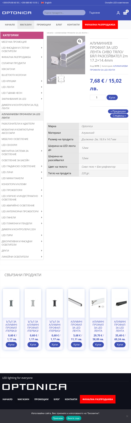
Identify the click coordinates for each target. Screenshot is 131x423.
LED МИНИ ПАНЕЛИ (13, 178)
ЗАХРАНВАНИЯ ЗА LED (14, 98)
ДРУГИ (5, 250)
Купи (112, 97)
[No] (127, 416)
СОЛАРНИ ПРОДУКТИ (14, 63)
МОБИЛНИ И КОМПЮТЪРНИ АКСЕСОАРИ (18, 131)
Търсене (94, 12)
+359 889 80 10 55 (29, 2)
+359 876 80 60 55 (10, 2)
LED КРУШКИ (9, 81)
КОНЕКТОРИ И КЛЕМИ (14, 184)
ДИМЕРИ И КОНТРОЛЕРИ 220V (19, 229)
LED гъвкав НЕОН (12, 92)
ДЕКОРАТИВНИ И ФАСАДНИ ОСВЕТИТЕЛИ (17, 243)
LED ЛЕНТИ (8, 87)
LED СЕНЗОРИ (9, 144)
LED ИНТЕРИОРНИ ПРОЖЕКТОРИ (20, 211)
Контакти (73, 24)
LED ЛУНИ (7, 172)
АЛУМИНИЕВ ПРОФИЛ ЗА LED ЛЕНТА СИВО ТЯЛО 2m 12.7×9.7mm (76, 331)
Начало (10, 24)
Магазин (26, 24)
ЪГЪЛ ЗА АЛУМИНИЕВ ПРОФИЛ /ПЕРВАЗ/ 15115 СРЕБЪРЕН (33, 329)
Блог (59, 24)
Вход (118, 13)
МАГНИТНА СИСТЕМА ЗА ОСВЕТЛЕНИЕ (15, 152)
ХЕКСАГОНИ (8, 69)
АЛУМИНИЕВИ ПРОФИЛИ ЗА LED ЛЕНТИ (21, 116)
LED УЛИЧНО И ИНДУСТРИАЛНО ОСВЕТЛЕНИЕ (20, 197)
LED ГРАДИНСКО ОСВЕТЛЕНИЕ (18, 166)
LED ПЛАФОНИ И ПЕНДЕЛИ (17, 223)
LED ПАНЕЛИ (9, 217)
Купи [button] (11, 344)
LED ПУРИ (7, 235)
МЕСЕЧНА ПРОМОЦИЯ (14, 41)
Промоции (44, 24)
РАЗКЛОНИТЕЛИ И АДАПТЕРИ (18, 123)
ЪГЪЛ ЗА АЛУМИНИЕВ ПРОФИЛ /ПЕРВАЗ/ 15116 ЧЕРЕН (54, 329)
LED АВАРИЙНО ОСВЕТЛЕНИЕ (18, 205)
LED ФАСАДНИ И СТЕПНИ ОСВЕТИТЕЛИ (15, 49)
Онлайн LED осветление (117, 2)
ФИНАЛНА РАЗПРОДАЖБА (100, 24)
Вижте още (74, 418)
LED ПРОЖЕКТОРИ (12, 190)
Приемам (58, 418)
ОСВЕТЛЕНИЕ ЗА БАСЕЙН (15, 160)
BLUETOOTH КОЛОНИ (14, 75)
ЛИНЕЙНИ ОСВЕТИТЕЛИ (15, 256)
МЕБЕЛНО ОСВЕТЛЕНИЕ (15, 139)
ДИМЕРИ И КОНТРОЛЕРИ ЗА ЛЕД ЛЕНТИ (20, 106)
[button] (80, 41)
